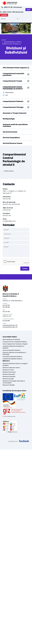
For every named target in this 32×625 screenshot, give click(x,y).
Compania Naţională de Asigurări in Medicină (13, 347)
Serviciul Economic (10, 132)
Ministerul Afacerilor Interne (11, 367)
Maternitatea (9, 92)
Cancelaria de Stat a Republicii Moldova (15, 342)
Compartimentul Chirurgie (13, 107)
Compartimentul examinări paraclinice (13, 74)
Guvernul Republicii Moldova (11, 350)
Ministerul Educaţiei (9, 374)
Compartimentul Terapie (12, 81)
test (6, 95)
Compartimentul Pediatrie (13, 101)
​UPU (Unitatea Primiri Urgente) (15, 68)
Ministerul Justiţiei (8, 379)
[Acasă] (10, 3)
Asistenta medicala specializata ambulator (15, 125)
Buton (29, 9)
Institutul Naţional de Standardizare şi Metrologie (14, 353)
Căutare (17, 18)
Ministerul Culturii (8, 370)
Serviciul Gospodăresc (11, 137)
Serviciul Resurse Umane (12, 143)
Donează (4, 15)
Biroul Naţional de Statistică (11, 339)
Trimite (24, 269)
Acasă (3, 40)
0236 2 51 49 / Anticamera (13, 7)
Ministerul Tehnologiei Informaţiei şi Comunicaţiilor (14, 382)
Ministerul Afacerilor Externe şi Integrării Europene (15, 364)
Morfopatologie (9, 119)
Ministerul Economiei (9, 372)
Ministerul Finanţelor (9, 376)
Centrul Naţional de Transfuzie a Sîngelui (15, 344)
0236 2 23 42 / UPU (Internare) (13, 12)
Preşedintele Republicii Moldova (12, 359)
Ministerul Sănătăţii (9, 385)
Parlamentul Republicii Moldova (12, 356)
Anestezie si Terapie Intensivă (14, 113)
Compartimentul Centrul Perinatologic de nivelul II (13, 88)
